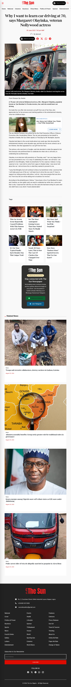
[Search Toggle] (68, 3)
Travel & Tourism (54, 627)
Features (51, 613)
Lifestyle (30, 620)
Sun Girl (51, 624)
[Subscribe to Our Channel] (35, 672)
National (10, 9)
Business (26, 9)
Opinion (55, 9)
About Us (52, 634)
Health (29, 616)
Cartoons (52, 616)
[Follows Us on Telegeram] (50, 38)
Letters (7, 641)
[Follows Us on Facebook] (37, 38)
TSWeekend (31, 627)
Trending (51, 631)
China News (34, 9)
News (7, 367)
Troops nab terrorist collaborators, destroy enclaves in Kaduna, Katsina (32, 370)
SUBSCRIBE (36, 662)
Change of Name (54, 645)
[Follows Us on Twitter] (42, 38)
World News (31, 645)
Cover (6, 616)
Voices (29, 631)
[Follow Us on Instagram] (43, 672)
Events (29, 613)
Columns (18, 9)
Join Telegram (36, 304)
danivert (38, 34)
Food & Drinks (9, 634)
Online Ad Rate (53, 638)
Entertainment (64, 9)
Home (4, 9)
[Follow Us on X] (32, 672)
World (29, 634)
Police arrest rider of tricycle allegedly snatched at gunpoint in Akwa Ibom (33, 564)
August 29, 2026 (10, 373)
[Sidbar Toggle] (3, 3)
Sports (7, 627)
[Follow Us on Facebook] (28, 672)
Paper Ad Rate (53, 641)
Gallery (7, 638)
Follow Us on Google (60, 3)
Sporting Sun (31, 638)
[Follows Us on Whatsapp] (46, 38)
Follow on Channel (37, 298)
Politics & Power (45, 9)
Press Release (53, 620)
